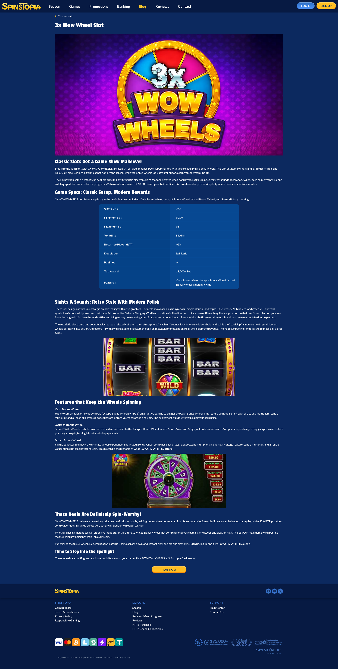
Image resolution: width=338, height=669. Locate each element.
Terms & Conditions (67, 612)
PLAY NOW (169, 569)
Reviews (162, 6)
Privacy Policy (63, 616)
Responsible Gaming (67, 620)
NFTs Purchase (141, 624)
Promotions (98, 6)
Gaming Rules (63, 607)
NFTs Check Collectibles (147, 628)
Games (74, 6)
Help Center (217, 607)
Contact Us (217, 612)
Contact (184, 6)
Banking (123, 6)
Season (54, 6)
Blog (142, 6)
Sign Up (326, 5)
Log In (305, 5)
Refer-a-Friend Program (147, 616)
